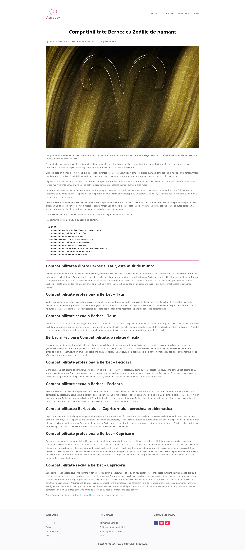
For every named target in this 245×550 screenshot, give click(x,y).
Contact (195, 13)
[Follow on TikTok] (167, 523)
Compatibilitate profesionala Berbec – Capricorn (71, 251)
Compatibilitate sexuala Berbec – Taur (67, 236)
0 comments (110, 41)
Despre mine (183, 13)
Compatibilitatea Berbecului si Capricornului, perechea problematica (79, 248)
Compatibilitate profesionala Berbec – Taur (69, 233)
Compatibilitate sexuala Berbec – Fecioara (68, 245)
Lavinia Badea (55, 41)
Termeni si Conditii (109, 523)
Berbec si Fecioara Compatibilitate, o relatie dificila (72, 239)
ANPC (102, 536)
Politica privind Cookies (111, 531)
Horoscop (155, 13)
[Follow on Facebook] (156, 523)
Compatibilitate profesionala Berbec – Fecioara (70, 242)
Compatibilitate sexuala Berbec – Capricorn (69, 254)
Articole (169, 13)
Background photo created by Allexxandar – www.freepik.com (94, 495)
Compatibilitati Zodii (87, 41)
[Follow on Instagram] (161, 523)
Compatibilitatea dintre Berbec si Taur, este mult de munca (76, 230)
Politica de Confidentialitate (113, 527)
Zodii (100, 41)
